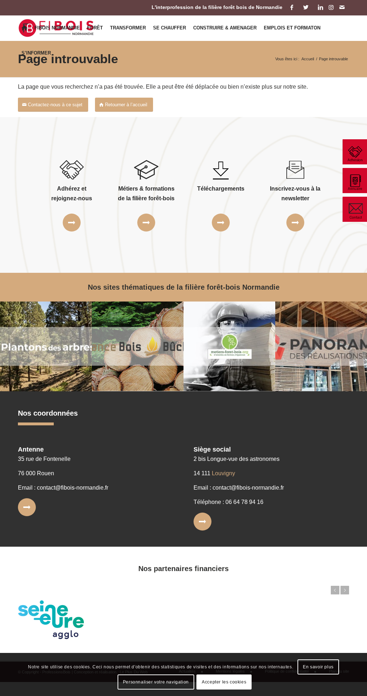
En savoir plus (318, 666)
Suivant (344, 590)
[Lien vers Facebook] (291, 7)
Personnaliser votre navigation (156, 682)
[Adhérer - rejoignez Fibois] (354, 151)
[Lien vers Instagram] (331, 7)
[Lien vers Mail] (342, 7)
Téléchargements (220, 189)
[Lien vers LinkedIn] (320, 7)
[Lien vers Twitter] (306, 7)
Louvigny (223, 473)
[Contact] (354, 209)
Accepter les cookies (224, 682)
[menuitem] (24, 28)
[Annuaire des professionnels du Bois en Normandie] (354, 180)
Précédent (335, 590)
